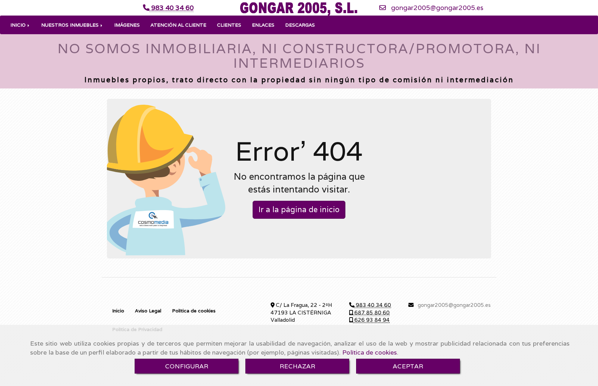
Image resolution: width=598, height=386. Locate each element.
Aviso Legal (148, 311)
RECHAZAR (297, 366)
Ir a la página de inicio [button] (299, 209)
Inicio (118, 311)
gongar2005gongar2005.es (437, 7)
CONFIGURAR (186, 366)
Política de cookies (369, 352)
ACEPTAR (408, 366)
